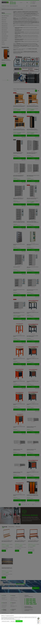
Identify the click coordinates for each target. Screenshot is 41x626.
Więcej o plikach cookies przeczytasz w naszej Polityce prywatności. (10, 619)
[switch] (38, 622)
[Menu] (39, 617)
